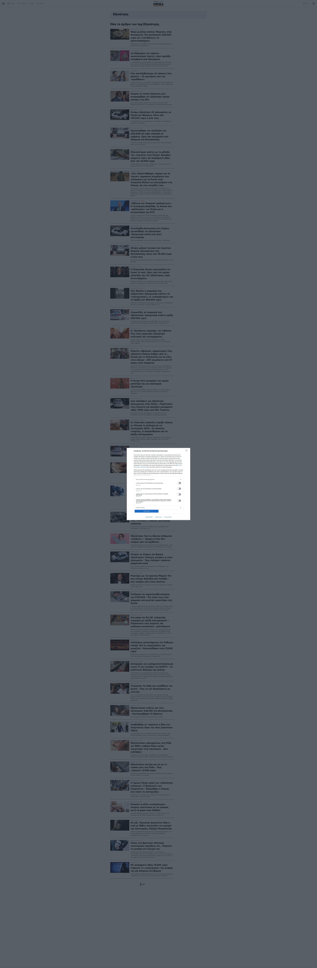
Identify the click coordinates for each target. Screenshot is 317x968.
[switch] (179, 483)
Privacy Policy (167, 517)
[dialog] (158, 484)
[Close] (187, 451)
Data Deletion (149, 517)
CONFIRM (147, 511)
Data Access (158, 517)
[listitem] (158, 479)
